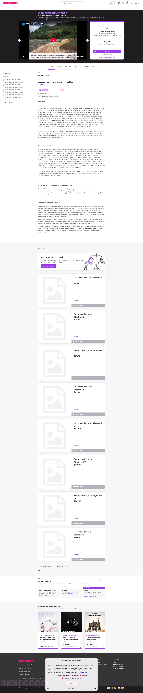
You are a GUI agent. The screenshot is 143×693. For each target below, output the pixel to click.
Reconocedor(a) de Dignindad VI (14, 92)
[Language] (119, 3)
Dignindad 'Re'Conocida (52, 12)
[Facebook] (20, 668)
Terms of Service (33, 688)
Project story (6, 73)
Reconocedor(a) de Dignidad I (13, 79)
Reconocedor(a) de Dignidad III (13, 84)
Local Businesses (43, 90)
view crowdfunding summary (107, 57)
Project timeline (7, 102)
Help (78, 583)
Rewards (5, 76)
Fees (114, 662)
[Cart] (123, 3)
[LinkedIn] (30, 668)
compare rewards (48, 266)
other (62, 90)
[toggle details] (58, 648)
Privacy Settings (43, 688)
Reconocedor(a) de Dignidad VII (14, 94)
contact (46, 84)
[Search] (62, 3)
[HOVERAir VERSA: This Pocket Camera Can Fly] (48, 622)
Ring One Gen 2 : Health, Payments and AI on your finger (71, 640)
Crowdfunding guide (88, 583)
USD (112, 3)
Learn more (50, 595)
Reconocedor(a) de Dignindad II (14, 82)
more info (40, 84)
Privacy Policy (23, 688)
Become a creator (118, 666)
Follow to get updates (90, 596)
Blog (97, 666)
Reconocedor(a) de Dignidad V (13, 89)
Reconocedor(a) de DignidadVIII (14, 97)
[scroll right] (87, 40)
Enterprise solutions (118, 668)
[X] (23, 668)
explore (79, 608)
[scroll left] (19, 40)
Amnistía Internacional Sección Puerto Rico (53, 15)
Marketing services (118, 664)
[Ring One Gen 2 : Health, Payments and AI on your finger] (71, 622)
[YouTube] (25, 668)
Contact (98, 662)
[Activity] (127, 3)
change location (79, 8)
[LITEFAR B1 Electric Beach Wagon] (95, 622)
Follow (107, 51)
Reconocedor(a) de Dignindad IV (14, 87)
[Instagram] (28, 668)
